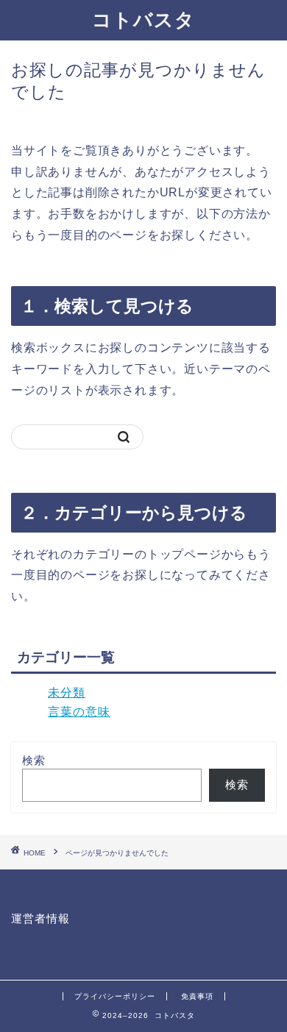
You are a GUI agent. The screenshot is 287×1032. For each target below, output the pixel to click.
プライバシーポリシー (114, 996)
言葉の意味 (79, 711)
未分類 (66, 692)
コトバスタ (143, 19)
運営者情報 (40, 918)
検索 (34, 760)
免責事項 (197, 996)
